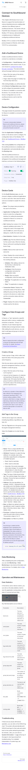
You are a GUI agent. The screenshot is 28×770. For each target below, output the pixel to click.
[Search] (21, 2)
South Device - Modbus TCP (16, 493)
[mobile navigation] (25, 2)
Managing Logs (6, 743)
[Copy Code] (22, 546)
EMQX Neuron (9, 2)
